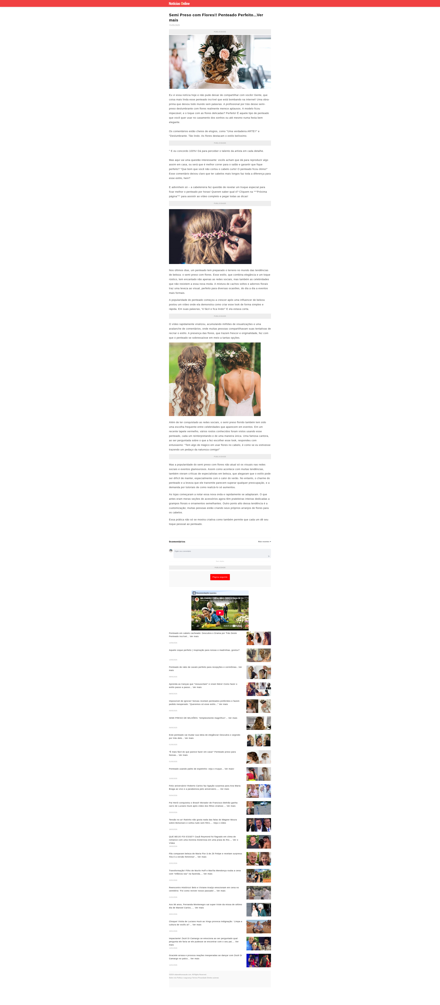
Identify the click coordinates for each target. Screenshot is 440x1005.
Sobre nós (172, 978)
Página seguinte (220, 577)
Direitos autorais (213, 978)
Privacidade (202, 978)
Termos (195, 978)
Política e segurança (184, 978)
